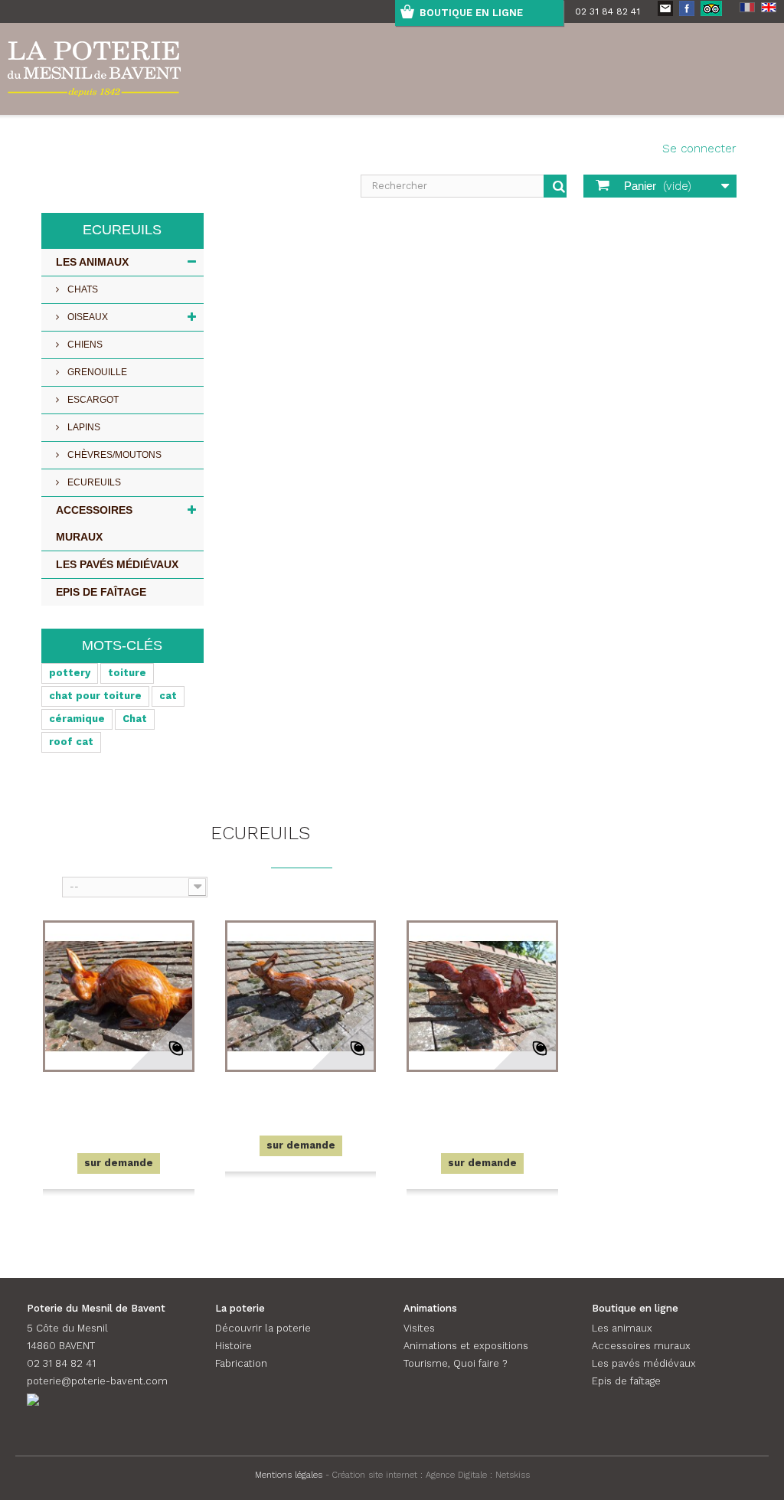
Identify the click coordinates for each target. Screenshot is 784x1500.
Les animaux (92, 262)
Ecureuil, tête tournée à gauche (119, 1099)
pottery (69, 672)
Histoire (233, 1345)
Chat (134, 718)
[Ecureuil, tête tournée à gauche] (118, 996)
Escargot (92, 399)
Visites (419, 1328)
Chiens (84, 344)
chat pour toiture (95, 695)
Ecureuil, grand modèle (482, 1099)
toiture (127, 672)
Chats (81, 289)
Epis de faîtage (101, 592)
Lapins (82, 427)
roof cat (71, 741)
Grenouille (96, 372)
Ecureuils (93, 482)
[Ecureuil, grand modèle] (482, 996)
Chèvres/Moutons (113, 454)
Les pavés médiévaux (117, 564)
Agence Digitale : (460, 1474)
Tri (50, 885)
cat (168, 695)
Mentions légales (288, 1474)
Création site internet (374, 1474)
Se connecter (699, 148)
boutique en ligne (471, 12)
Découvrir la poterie (263, 1328)
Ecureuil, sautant (300, 1090)
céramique (77, 718)
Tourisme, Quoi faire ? (455, 1363)
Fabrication (241, 1363)
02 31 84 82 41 (607, 11)
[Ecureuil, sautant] (300, 996)
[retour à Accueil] (49, 798)
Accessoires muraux (94, 523)
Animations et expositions (465, 1345)
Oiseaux (86, 317)
